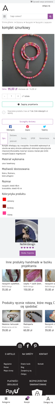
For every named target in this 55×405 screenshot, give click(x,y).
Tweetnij (45, 130)
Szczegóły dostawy (28, 122)
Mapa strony (8, 371)
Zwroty (23, 139)
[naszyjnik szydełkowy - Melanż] (11, 275)
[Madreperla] (32, 316)
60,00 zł (27, 330)
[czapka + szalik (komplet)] (32, 275)
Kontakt (41, 364)
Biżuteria (19, 22)
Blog (22, 367)
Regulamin (8, 364)
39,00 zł (6, 330)
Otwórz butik (25, 364)
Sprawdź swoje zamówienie (42, 2)
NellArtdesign (7, 287)
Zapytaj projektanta (29, 105)
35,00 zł (6, 290)
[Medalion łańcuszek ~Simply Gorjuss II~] (11, 316)
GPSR (33, 139)
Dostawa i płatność (13, 138)
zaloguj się (46, 6)
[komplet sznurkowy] (28, 60)
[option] (11, 280)
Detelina (26, 327)
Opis (3, 139)
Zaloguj (23, 374)
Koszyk (27, 402)
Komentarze (44, 139)
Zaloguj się (48, 402)
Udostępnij (10, 130)
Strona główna (7, 22)
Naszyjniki (29, 22)
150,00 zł (28, 290)
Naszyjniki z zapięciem (44, 22)
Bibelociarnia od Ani (9, 327)
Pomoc (6, 367)
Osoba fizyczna (27, 253)
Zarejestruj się (26, 371)
